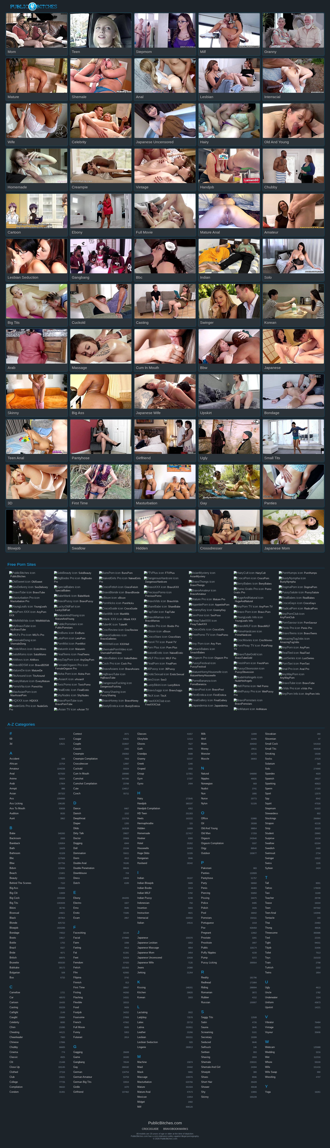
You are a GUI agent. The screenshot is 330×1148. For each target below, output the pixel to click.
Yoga (268, 1091)
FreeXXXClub (152, 704)
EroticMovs (40, 649)
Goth (140, 748)
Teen (267, 907)
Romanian (206, 992)
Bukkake (14, 967)
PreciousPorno (153, 595)
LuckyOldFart (62, 610)
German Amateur (82, 1077)
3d (11, 743)
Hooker (141, 838)
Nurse (204, 798)
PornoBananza (198, 684)
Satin (204, 1022)
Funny (76, 1032)
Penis (204, 888)
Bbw (12, 863)
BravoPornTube (63, 704)
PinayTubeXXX (198, 624)
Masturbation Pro (19, 601)
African (13, 763)
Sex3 (163, 679)
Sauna (204, 1027)
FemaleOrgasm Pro (66, 668)
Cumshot (78, 778)
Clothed (14, 1072)
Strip (267, 828)
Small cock (271, 743)
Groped (141, 768)
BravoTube (39, 592)
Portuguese (207, 922)
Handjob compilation (148, 808)
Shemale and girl (210, 1067)
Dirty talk (78, 833)
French (77, 1022)
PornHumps (310, 573)
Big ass (14, 888)
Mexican (142, 1096)
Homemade (143, 833)
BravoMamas (152, 620)
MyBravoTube (18, 629)
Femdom (78, 962)
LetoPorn (80, 638)
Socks (268, 758)
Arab (12, 783)
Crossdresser (80, 763)
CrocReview (131, 630)
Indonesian (143, 902)
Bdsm (13, 868)
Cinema (14, 1052)
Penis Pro (306, 628)
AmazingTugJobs (289, 642)
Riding (204, 987)
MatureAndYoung (64, 618)
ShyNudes (83, 695)
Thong (268, 927)
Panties (205, 873)
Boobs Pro (173, 626)
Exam (76, 917)
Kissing (141, 987)
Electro (77, 902)
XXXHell (124, 644)
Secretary (206, 1037)
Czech (76, 793)
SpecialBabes (62, 590)
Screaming (207, 1032)
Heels (140, 818)
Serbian (205, 1052)
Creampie (78, 753)
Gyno (140, 783)
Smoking (270, 753)
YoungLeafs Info (244, 620)
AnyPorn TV (266, 606)
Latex (140, 1022)
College (14, 1081)
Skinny (205, 1096)
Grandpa (142, 753)
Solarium (270, 763)
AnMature (261, 709)
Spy (267, 798)
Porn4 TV (171, 642)
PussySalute (312, 592)
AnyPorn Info (312, 693)
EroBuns (80, 633)
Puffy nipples (208, 952)
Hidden (141, 828)
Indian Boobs (144, 888)
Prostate (205, 937)
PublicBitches (18, 576)
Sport (268, 793)
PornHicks (128, 603)
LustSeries (308, 658)
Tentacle (269, 917)
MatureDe (37, 670)
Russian (205, 1002)
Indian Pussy (144, 897)
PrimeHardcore (243, 634)
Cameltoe (15, 992)
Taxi (267, 893)
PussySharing (108, 695)
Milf (139, 1106)
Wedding (270, 1052)
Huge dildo (143, 853)
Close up (15, 1067)
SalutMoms (40, 654)
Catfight (14, 1012)
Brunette (14, 962)
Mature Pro (219, 599)
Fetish (76, 967)
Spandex (270, 773)
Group (140, 773)
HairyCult (261, 573)
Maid (140, 1067)
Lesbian (141, 1037)
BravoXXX (173, 587)
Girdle (76, 1086)
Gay (75, 1067)
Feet (75, 957)
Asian (13, 793)
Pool (203, 912)
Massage (142, 1077)
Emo (75, 907)
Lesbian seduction (147, 1042)
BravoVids (173, 601)
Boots (13, 937)
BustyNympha (288, 581)
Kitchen (141, 992)
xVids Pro (306, 688)
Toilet (268, 952)
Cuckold (77, 768)
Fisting (77, 992)
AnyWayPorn (287, 677)
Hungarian (142, 858)
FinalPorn (171, 663)
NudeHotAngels (243, 680)
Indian (140, 878)
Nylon (204, 803)
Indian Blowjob (145, 883)
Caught (13, 1017)
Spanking (270, 783)
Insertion (142, 907)
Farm (76, 942)
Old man (205, 833)
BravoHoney (131, 700)
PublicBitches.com (33, 7)
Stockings (270, 818)
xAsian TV (83, 709)
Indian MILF (143, 893)
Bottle (13, 942)
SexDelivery (41, 587)
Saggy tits (207, 1017)
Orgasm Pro (221, 657)
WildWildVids (43, 620)
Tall (267, 883)
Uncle (268, 992)
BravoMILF (264, 626)
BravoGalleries (108, 638)
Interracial (142, 917)
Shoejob (205, 1072)
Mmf (203, 738)
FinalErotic (83, 690)
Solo (267, 768)
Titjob (268, 947)
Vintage (269, 1027)
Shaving (205, 1057)
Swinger (269, 858)
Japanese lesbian (147, 942)
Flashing (78, 997)
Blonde (13, 922)
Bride (12, 952)
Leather (141, 1032)
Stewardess (271, 813)
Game (76, 1057)
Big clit (14, 893)
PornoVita (37, 686)
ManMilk (124, 613)
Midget (141, 1101)
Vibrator (269, 1022)
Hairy (140, 798)
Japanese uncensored (149, 957)
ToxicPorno (84, 684)
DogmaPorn (310, 587)
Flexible (77, 1002)
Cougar (77, 738)
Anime (13, 778)
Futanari (77, 1037)
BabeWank (84, 595)
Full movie (79, 1027)
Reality (205, 977)
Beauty (13, 878)
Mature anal (143, 1091)
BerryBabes (265, 583)
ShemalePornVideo (110, 652)
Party (204, 883)
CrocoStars (174, 636)
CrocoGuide (130, 608)
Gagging (77, 1052)
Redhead (206, 982)
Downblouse (80, 873)
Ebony (76, 897)
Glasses (141, 733)
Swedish (269, 848)
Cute (75, 788)
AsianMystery (197, 576)
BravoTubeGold (243, 657)
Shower (205, 1086)
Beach (13, 873)
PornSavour (310, 622)
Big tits (14, 902)
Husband (142, 863)
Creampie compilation (85, 758)
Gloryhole (142, 738)
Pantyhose (207, 878)
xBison (121, 597)
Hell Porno (262, 686)
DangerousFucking (110, 686)
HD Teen (142, 813)
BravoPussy (86, 601)
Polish (204, 907)
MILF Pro (171, 658)
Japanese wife (145, 962)
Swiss (268, 863)
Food (76, 1007)
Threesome (271, 932)
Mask (140, 1072)
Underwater (271, 997)
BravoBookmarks (175, 1129)
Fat (75, 952)
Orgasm (205, 838)
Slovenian (270, 738)
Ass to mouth (17, 808)
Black (13, 917)
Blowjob (14, 927)
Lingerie (141, 1047)
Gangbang (79, 1062)
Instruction (143, 912)
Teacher (269, 897)
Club (12, 1077)
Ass (12, 798)
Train (268, 962)
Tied (267, 937)
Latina (140, 1027)
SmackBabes (197, 652)
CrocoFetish (131, 587)
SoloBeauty (84, 573)
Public (204, 947)
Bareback (15, 843)
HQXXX (33, 700)
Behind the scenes (20, 883)
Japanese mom (145, 952)
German (77, 1072)
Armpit (13, 788)
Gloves (141, 743)
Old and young (209, 828)
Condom (14, 1091)
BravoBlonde (132, 592)
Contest (77, 733)
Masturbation (144, 1081)
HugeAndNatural (244, 601)
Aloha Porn (84, 674)
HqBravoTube (107, 677)
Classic (14, 1057)
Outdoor (205, 853)
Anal (12, 773)
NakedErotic (176, 652)
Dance (76, 808)
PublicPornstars (64, 627)
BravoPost (218, 689)
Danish (77, 813)
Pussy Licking (209, 962)
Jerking (141, 972)
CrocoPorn (263, 578)
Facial (76, 937)
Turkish (269, 967)
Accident (14, 758)
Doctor (77, 838)
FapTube (170, 612)
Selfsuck (206, 1047)
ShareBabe (174, 606)
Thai (267, 922)
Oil (202, 823)
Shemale (206, 1062)
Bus (12, 977)
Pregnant (206, 932)
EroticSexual (177, 674)
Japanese (142, 937)
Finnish (77, 982)
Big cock (15, 897)
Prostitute (206, 942)
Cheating (14, 1032)
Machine (142, 1062)
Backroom (15, 838)
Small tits (270, 748)
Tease (268, 902)
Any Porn (216, 643)
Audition (14, 813)
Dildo (76, 828)
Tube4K (123, 624)
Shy (203, 1091)
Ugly (267, 987)
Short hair (206, 1081)
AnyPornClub (287, 617)
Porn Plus (171, 647)
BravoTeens (310, 633)
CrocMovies (265, 640)
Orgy (203, 848)
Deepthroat (79, 818)
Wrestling (270, 1077)
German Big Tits (82, 1081)
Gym (140, 778)
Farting (77, 947)
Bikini (13, 907)
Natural (205, 773)
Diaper (76, 823)
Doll (75, 848)
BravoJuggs (175, 690)
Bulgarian (15, 972)
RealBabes (309, 597)
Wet (267, 1057)
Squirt (268, 803)
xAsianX (79, 679)
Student (269, 833)
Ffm (75, 972)
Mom (204, 743)
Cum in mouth (81, 773)
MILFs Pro (38, 634)
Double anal (80, 863)
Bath (12, 848)
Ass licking (16, 803)
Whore (268, 1062)
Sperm (268, 788)
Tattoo (268, 888)
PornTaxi (305, 663)
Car (11, 997)
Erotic (76, 912)
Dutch (76, 883)
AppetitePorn (222, 604)
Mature (141, 1086)
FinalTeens (84, 654)
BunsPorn (127, 573)
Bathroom (15, 853)
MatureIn (80, 649)
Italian (140, 922)
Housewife (143, 848)
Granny (141, 758)
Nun (203, 793)
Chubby (14, 1047)
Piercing (205, 893)
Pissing (205, 897)
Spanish (269, 778)
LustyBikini (174, 685)
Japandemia (221, 705)
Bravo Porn (264, 612)
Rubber (205, 997)
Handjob (141, 803)
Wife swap (271, 1072)
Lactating (142, 1012)
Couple (77, 743)
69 (11, 738)
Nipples (205, 778)
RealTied (305, 652)
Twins (268, 972)
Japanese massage (148, 947)
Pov (203, 927)
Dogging (77, 843)
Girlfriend (78, 1091)
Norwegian (207, 783)
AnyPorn (304, 647)
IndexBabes (130, 658)
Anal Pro (304, 669)
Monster (205, 753)
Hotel (140, 843)
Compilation (16, 1086)
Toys (267, 957)
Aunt (12, 818)
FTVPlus (170, 573)
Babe (12, 833)
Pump (204, 957)
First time (79, 987)
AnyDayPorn (87, 659)
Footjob (77, 1012)
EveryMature (43, 681)
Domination (79, 853)
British (13, 957)
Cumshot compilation (85, 783)
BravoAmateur (198, 594)
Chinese (14, 1042)
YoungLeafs (40, 606)
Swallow (269, 843)
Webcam (270, 1047)
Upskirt (269, 1007)
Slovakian (270, 733)
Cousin (77, 748)
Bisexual (14, 912)
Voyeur (269, 1032)
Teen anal (270, 912)
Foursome (78, 1017)
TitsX (163, 695)
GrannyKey (219, 610)
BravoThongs (197, 585)
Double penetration (83, 868)
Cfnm (12, 1027)
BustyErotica (132, 706)
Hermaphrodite (145, 823)
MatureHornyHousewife (203, 675)
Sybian (269, 868)
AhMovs (34, 659)
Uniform (269, 1002)
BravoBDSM (42, 665)
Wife (267, 1067)
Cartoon (14, 1002)
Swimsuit (270, 853)
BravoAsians (132, 669)
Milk (203, 733)
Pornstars (206, 917)
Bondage (14, 932)
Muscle (205, 758)
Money (205, 748)
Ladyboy (142, 1017)
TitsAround (39, 675)
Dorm (76, 858)
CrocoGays (309, 603)
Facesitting (79, 932)
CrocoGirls (218, 629)
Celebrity (14, 1022)
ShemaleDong (18, 643)
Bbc (12, 858)
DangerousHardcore (156, 581)
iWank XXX (129, 619)
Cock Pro (126, 663)
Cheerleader (16, 1037)
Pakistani (206, 868)
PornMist (80, 643)
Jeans (140, 967)
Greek (140, 763)
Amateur (14, 768)
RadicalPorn (311, 608)
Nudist (204, 788)
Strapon (269, 823)
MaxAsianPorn (18, 695)
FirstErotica (219, 695)
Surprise (269, 838)
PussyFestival (198, 666)
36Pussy (170, 669)
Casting (14, 1007)
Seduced (206, 1042)
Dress (76, 878)
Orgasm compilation (212, 843)
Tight (268, 942)
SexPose (215, 615)
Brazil (13, 947)
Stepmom (270, 808)
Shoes (204, 1077)
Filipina (77, 977)
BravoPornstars (243, 703)
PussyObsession (244, 672)
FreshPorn (263, 663)
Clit (11, 1062)
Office (204, 818)
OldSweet (37, 581)
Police (204, 902)
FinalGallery (220, 700)
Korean (141, 997)
